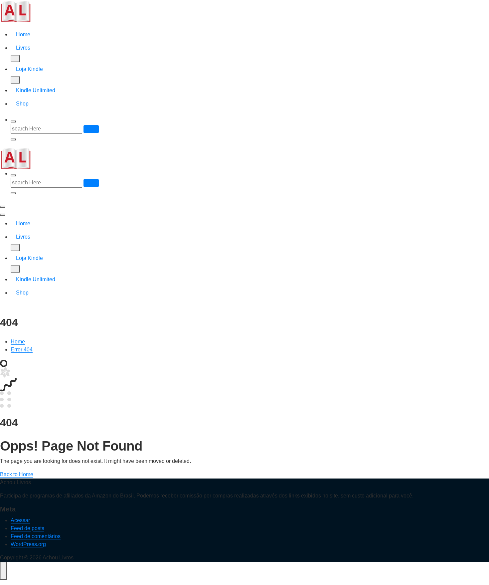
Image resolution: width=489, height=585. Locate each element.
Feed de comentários (36, 536)
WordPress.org (28, 544)
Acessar (20, 520)
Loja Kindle (29, 69)
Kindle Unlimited (35, 90)
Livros (23, 48)
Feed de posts (27, 528)
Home (23, 34)
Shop (22, 103)
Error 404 (22, 349)
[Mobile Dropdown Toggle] (15, 58)
